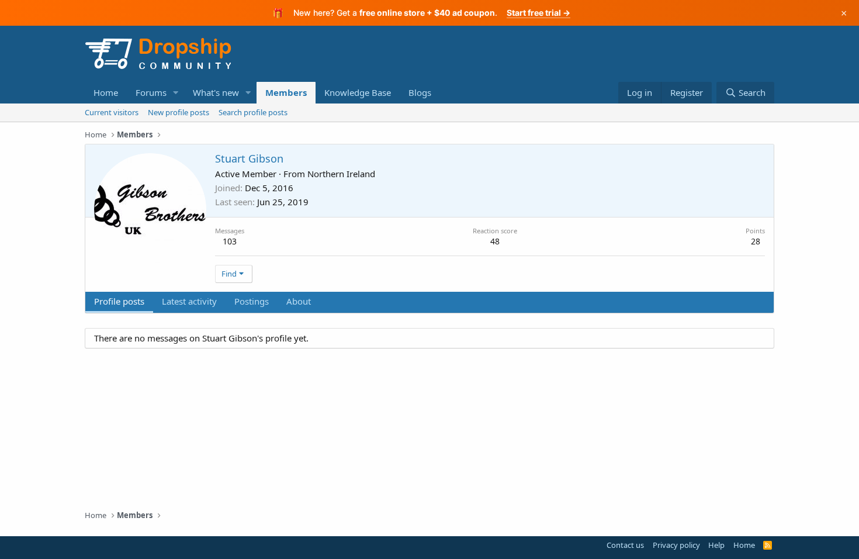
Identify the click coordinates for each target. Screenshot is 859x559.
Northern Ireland (341, 174)
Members (286, 92)
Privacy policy (676, 545)
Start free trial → (538, 13)
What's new (216, 92)
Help (716, 545)
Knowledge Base (357, 92)
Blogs (419, 92)
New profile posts (178, 112)
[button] (176, 92)
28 (755, 241)
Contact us (625, 545)
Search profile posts (253, 112)
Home (105, 92)
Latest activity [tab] (189, 301)
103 (230, 241)
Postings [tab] (251, 301)
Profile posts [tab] (119, 301)
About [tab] (298, 301)
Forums (151, 92)
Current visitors (111, 112)
